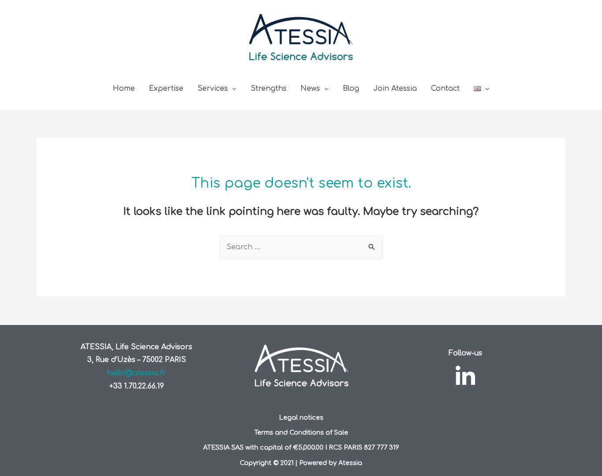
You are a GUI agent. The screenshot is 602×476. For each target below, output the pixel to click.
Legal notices (301, 417)
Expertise (166, 88)
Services (212, 88)
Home (124, 88)
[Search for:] (301, 247)
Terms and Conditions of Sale (301, 432)
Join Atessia (395, 88)
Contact (445, 88)
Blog (351, 88)
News (310, 88)
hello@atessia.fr (136, 373)
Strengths (268, 88)
